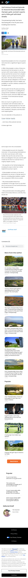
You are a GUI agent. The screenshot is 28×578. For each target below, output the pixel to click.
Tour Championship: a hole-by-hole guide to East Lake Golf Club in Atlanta (14, 398)
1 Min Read (11, 431)
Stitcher (8, 118)
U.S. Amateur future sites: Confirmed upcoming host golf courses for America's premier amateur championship (13, 270)
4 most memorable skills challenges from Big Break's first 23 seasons (13, 492)
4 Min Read (11, 285)
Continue (14, 575)
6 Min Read (11, 412)
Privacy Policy (14, 533)
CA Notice (14, 541)
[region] (14, 561)
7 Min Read (11, 448)
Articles (6, 274)
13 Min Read (11, 393)
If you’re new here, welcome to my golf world (13, 477)
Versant (15, 549)
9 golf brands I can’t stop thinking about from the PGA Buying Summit (13, 417)
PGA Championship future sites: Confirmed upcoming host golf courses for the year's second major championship (14, 374)
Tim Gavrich (15, 510)
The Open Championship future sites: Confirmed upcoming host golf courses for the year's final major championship (14, 310)
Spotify (13, 118)
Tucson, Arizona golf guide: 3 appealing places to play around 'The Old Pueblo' (13, 290)
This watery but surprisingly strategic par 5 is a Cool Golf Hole (14, 484)
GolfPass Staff (12, 229)
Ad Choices (14, 530)
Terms (12, 550)
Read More (14, 461)
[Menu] (2, 2)
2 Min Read (11, 345)
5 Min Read (11, 264)
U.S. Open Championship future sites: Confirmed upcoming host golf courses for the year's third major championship (14, 331)
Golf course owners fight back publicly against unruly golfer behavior (13, 499)
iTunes (3, 118)
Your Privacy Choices (15, 537)
